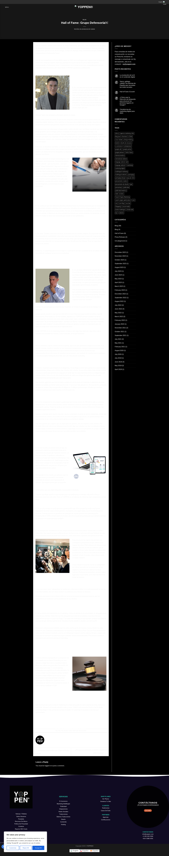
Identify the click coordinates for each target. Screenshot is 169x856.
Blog (84, 19)
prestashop (118, 187)
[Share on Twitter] (64, 723)
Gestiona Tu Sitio (105, 801)
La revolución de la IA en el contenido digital (127, 76)
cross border (118, 139)
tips (116, 213)
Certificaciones (105, 819)
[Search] (3, 2)
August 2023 (119, 267)
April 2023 (118, 282)
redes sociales (119, 193)
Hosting (63, 824)
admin (93, 29)
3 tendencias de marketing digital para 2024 (127, 111)
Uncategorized (120, 241)
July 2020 (118, 354)
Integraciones (63, 809)
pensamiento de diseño (121, 184)
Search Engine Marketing (122, 197)
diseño (117, 143)
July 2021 (118, 339)
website (121, 213)
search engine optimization (122, 200)
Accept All (38, 848)
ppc (131, 184)
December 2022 (120, 294)
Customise (12, 848)
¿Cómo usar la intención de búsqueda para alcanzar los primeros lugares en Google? (128, 101)
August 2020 (119, 350)
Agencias (105, 817)
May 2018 (118, 365)
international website (121, 159)
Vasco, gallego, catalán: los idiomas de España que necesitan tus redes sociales (128, 84)
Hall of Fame (119, 233)
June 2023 (118, 275)
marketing (130, 165)
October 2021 (119, 331)
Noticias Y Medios (21, 814)
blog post (117, 136)
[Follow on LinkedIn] (24, 811)
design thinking (128, 139)
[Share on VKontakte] (74, 723)
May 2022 (118, 313)
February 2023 (120, 290)
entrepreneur (127, 146)
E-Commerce (63, 801)
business (124, 136)
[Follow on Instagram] (20, 811)
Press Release (120, 237)
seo (116, 203)
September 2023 (120, 263)
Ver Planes (105, 799)
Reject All (26, 848)
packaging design (120, 178)
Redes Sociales (63, 811)
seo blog (121, 203)
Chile (130, 136)
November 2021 (120, 328)
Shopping (118, 206)
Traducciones (63, 814)
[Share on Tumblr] (81, 723)
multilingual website (120, 174)
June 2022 (118, 309)
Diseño (63, 819)
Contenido (63, 822)
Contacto (21, 826)
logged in (48, 766)
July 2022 (118, 305)
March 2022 (119, 316)
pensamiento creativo (121, 181)
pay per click (130, 178)
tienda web (130, 209)
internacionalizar (120, 155)
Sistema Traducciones (63, 816)
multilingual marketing (121, 171)
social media (126, 206)
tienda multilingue (120, 209)
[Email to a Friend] (67, 723)
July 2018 (118, 358)
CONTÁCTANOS (148, 832)
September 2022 (120, 297)
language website (120, 165)
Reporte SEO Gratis (21, 829)
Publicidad (63, 806)
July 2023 (118, 271)
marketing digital (120, 168)
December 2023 (120, 252)
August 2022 (119, 301)
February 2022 (120, 320)
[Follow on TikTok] (22, 811)
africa (116, 133)
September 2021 (120, 335)
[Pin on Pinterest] (71, 723)
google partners (119, 152)
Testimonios (105, 808)
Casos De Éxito (105, 810)
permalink (83, 730)
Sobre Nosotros (21, 816)
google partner (127, 149)
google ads (118, 149)
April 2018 (118, 369)
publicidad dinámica (120, 190)
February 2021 (120, 346)
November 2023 (120, 256)
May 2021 (118, 343)
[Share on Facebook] (60, 723)
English (161, 2)
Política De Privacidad (21, 824)
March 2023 (119, 286)
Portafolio (21, 819)
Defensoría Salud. (53, 53)
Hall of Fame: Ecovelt (127, 92)
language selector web (121, 162)
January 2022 (119, 324)
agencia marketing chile (127, 133)
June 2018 (118, 362)
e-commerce (118, 146)
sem (133, 200)
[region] (25, 842)
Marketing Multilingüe (63, 804)
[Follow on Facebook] (17, 811)
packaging (131, 174)
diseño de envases (126, 143)
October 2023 (119, 260)
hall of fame (129, 152)
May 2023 (118, 279)
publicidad (126, 187)
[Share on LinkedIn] (77, 723)
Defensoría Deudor (89, 50)
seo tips (128, 203)
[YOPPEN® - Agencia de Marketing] (84, 7)
